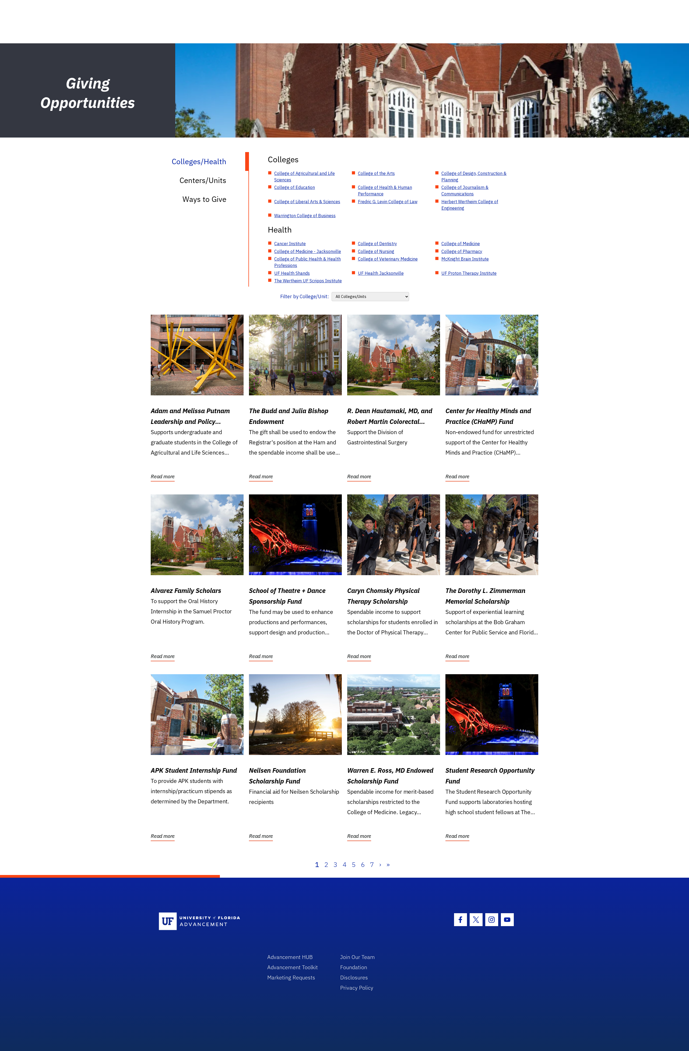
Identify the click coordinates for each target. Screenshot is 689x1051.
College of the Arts (376, 173)
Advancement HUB (290, 957)
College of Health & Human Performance (385, 190)
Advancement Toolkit (292, 967)
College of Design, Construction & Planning (474, 176)
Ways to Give (204, 199)
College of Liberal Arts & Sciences (307, 201)
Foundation (353, 967)
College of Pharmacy (461, 251)
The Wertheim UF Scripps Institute (308, 280)
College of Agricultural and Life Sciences (304, 176)
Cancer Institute (290, 243)
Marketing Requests (291, 977)
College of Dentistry (377, 243)
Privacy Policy (356, 987)
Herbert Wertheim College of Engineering (469, 205)
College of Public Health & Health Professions (307, 262)
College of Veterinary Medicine (388, 259)
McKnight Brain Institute (465, 259)
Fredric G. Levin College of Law (387, 201)
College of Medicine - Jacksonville (307, 251)
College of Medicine (460, 243)
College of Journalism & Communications (464, 190)
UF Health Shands (292, 273)
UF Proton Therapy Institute (469, 273)
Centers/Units (203, 180)
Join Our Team (357, 957)
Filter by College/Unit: (304, 296)
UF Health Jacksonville (381, 273)
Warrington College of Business (305, 215)
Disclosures (354, 977)
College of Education (294, 187)
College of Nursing (376, 251)
